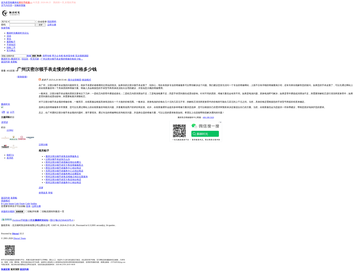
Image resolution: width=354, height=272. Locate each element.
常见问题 (34, 59)
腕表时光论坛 (41, 220)
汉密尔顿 (43, 144)
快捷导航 (5, 28)
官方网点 (11, 50)
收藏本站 (14, 2)
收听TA (10, 155)
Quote (22, 203)
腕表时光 (18, 33)
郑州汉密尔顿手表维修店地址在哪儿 (63, 162)
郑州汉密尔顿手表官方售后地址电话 (63, 179)
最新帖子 (11, 42)
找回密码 (51, 21)
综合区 (25, 59)
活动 (9, 36)
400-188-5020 (208, 117)
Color (5, 203)
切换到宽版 (19, 5)
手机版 (24, 220)
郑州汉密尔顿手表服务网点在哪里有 (63, 174)
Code (27, 203)
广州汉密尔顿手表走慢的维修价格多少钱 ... (62, 59)
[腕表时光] (11, 15)
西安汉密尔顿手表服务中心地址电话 (63, 168)
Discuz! (15, 233)
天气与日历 (6, 5)
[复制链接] (22, 77)
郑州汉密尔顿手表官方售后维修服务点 (64, 165)
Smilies (34, 203)
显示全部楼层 (74, 80)
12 (8, 112)
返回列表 (5, 62)
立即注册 (51, 25)
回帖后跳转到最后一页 (53, 211)
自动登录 (42, 21)
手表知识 (11, 44)
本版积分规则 (7, 211)
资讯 (9, 39)
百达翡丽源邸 (81, 56)
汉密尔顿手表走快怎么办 (58, 159)
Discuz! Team (19, 238)
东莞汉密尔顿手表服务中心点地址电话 (64, 171)
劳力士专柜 (57, 56)
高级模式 (5, 201)
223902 (10, 130)
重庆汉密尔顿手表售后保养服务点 (62, 156)
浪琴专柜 (47, 56)
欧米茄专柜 (69, 56)
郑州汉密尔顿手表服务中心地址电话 (63, 182)
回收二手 (11, 47)
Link (17, 203)
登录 (28, 206)
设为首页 (5, 2)
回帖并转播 (33, 211)
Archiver (16, 220)
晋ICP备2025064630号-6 (61, 220)
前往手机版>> (25, 2)
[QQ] (6, 220)
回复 (41, 187)
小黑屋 (31, 220)
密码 (3, 25)
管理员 (4, 122)
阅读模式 (86, 80)
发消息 (10, 158)
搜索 (29, 56)
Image (11, 203)
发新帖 (14, 62)
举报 (50, 193)
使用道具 (43, 193)
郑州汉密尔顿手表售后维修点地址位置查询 (67, 177)
